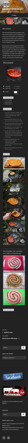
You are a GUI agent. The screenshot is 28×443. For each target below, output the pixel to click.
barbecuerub (8, 104)
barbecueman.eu (12, 9)
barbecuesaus (8, 102)
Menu (14, 15)
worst (10, 100)
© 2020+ (4, 401)
